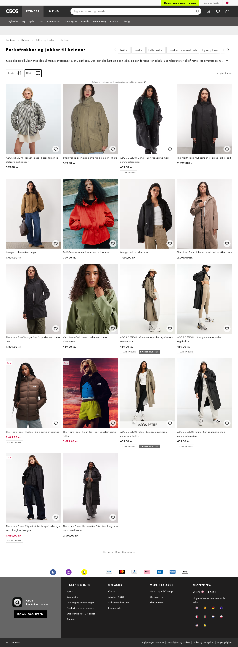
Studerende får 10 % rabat (81, 613)
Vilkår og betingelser (203, 642)
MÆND (54, 11)
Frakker (139, 50)
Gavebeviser (157, 597)
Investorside (114, 608)
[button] (196, 608)
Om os (111, 591)
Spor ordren (73, 597)
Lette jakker (156, 50)
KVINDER (33, 11)
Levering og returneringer (80, 602)
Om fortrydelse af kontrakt (80, 608)
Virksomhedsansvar (118, 602)
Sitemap (71, 619)
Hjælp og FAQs (210, 2)
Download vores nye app (180, 2)
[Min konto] (208, 11)
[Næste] (228, 50)
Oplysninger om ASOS (153, 642)
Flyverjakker (210, 50)
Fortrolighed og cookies (179, 642)
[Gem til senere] (56, 149)
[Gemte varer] (218, 11)
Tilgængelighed (224, 642)
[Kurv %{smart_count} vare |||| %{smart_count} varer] (227, 11)
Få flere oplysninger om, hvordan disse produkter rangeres (117, 82)
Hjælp (70, 591)
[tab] (13, 21)
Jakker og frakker (45, 40)
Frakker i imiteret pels (182, 50)
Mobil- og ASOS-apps (162, 591)
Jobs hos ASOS (116, 597)
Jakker (124, 50)
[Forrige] (115, 50)
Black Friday (156, 602)
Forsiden (10, 40)
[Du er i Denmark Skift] (227, 3)
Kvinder (25, 40)
